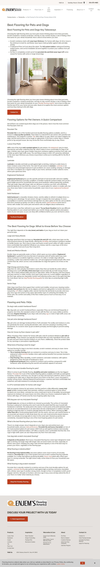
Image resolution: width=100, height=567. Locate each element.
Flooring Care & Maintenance (47, 543)
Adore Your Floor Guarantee (65, 542)
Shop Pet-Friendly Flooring (19, 482)
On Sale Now (48, 9)
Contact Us (91, 9)
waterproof (54, 147)
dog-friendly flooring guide (33, 278)
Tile (34, 136)
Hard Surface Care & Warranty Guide (48, 540)
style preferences (32, 427)
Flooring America (11, 17)
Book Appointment (18, 519)
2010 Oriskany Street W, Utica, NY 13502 (27, 552)
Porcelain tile (17, 374)
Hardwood (10, 538)
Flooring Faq (22, 17)
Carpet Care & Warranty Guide (49, 536)
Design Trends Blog (30, 538)
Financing (70, 9)
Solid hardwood (51, 202)
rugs (47, 314)
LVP (17, 291)
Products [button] (26, 9)
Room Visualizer (29, 536)
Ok (82, 563)
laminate (25, 354)
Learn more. (61, 564)
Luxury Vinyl (10, 536)
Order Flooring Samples (85, 538)
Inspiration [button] (57, 9)
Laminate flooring (19, 469)
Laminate (59, 166)
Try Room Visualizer (17, 217)
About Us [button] (80, 9)
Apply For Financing (84, 543)
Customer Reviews (66, 540)
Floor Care (10, 546)
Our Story (63, 536)
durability (45, 241)
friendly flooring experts (46, 103)
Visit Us (61, 3)
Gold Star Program (66, 545)
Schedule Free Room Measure (84, 540)
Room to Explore (65, 538)
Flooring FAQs (28, 540)
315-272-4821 (93, 2)
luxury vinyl (48, 456)
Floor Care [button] (38, 9)
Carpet (9, 540)
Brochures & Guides (30, 542)
